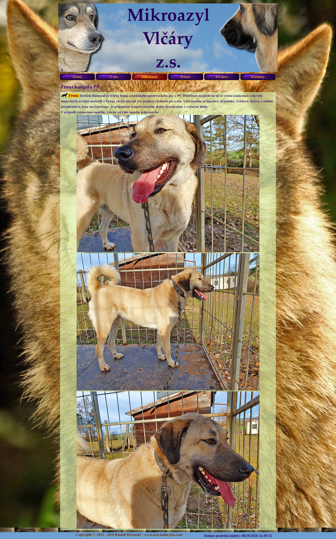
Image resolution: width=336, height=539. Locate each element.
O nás (113, 77)
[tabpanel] (168, 311)
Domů (77, 77)
